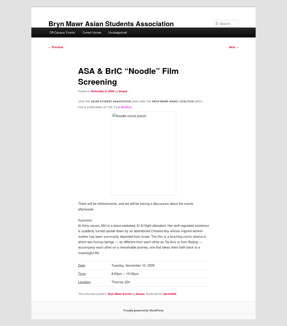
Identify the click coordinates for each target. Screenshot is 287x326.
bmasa (123, 91)
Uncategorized (117, 32)
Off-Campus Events (62, 32)
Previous (55, 47)
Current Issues (91, 32)
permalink (169, 294)
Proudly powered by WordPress (143, 310)
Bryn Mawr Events (120, 294)
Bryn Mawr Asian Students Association (111, 23)
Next (234, 47)
